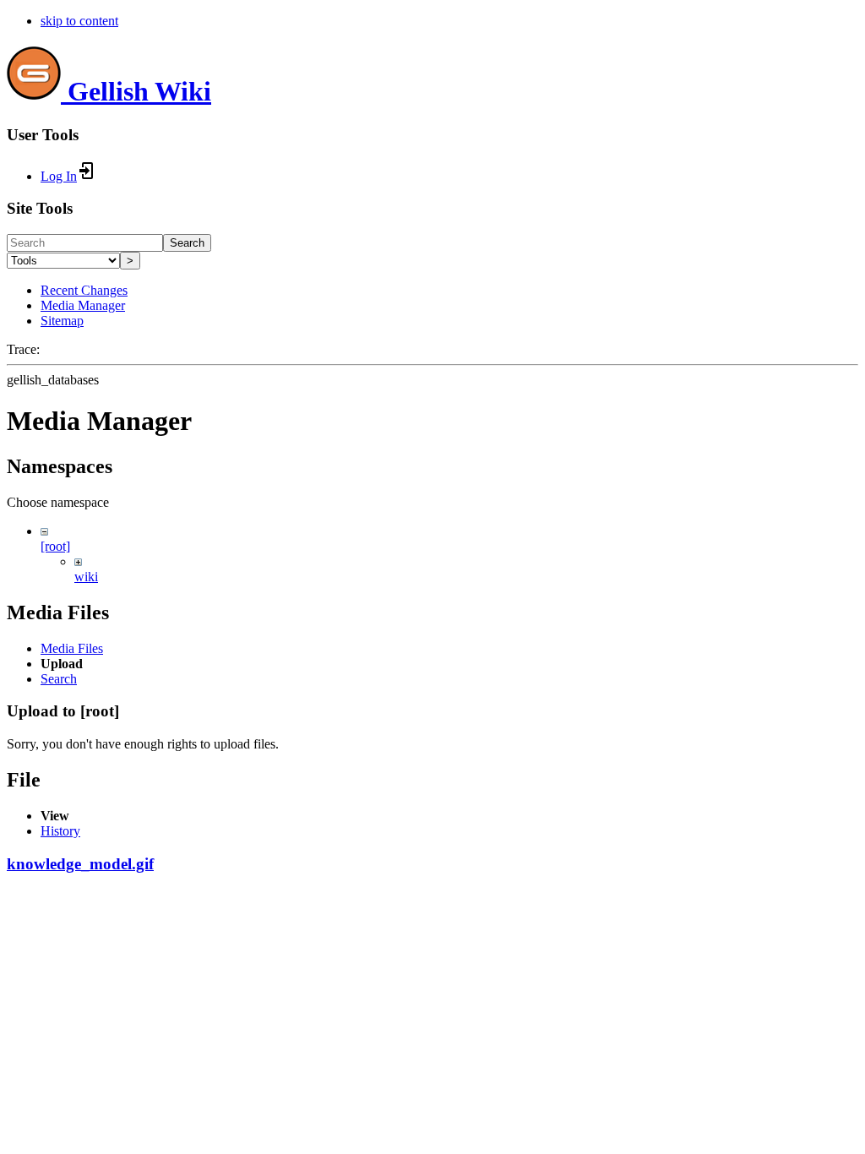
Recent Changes (84, 290)
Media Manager (83, 305)
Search (187, 243)
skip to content (79, 21)
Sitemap (62, 320)
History (60, 831)
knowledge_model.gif (80, 864)
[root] (55, 546)
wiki (86, 576)
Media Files (72, 648)
